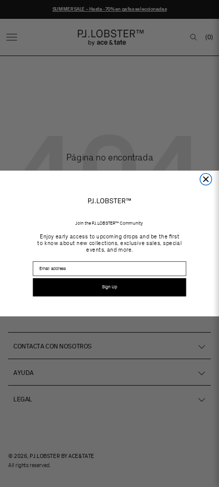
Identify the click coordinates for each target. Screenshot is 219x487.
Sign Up (109, 287)
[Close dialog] (206, 179)
